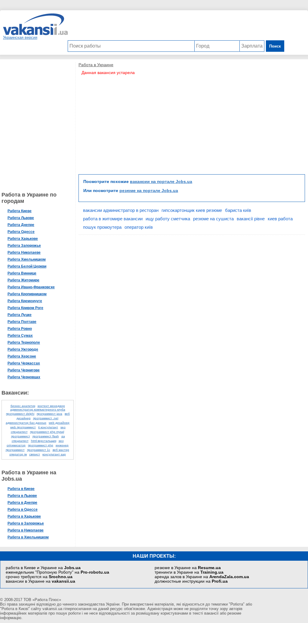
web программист (23, 427)
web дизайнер (59, 422)
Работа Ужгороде (23, 349)
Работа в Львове (22, 496)
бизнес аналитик (23, 406)
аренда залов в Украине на (202, 577)
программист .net (45, 418)
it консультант (48, 427)
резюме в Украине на (188, 568)
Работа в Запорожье (26, 523)
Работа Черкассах (24, 363)
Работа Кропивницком (27, 294)
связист (34, 454)
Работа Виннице (22, 273)
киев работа (280, 218)
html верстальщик (43, 440)
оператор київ (139, 227)
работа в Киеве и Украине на (43, 568)
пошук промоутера (102, 227)
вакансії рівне (251, 218)
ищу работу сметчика (168, 218)
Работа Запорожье (24, 245)
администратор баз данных (26, 422)
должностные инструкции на (191, 581)
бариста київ (238, 210)
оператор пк (18, 454)
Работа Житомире (23, 280)
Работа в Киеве (21, 489)
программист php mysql (47, 431)
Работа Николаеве (24, 252)
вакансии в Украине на (40, 581)
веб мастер (61, 449)
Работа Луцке (20, 315)
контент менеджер (51, 406)
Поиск (275, 46)
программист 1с (38, 449)
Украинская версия (20, 37)
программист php (40, 445)
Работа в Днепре (22, 503)
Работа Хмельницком (27, 259)
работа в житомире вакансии (113, 218)
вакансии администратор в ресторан (121, 210)
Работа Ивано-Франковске (31, 287)
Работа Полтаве (22, 322)
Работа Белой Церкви (27, 266)
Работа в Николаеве (26, 530)
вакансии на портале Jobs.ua (161, 181)
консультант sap (54, 454)
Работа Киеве (20, 211)
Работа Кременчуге (25, 301)
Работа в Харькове (24, 516)
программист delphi (20, 413)
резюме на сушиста (213, 218)
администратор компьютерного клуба (37, 409)
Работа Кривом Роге (25, 308)
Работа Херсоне (22, 356)
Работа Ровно (20, 329)
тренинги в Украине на (189, 572)
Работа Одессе (21, 232)
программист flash (45, 436)
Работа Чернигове (24, 370)
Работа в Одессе (23, 509)
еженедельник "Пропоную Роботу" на (57, 572)
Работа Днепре (21, 225)
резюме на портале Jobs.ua (148, 190)
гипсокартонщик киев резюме (192, 210)
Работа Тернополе (24, 342)
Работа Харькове (23, 239)
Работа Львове (21, 218)
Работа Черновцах (24, 377)
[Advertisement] (175, 26)
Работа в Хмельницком (28, 537)
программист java (49, 413)
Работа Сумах (20, 335)
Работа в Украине (96, 64)
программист (20, 436)
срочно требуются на (39, 577)
